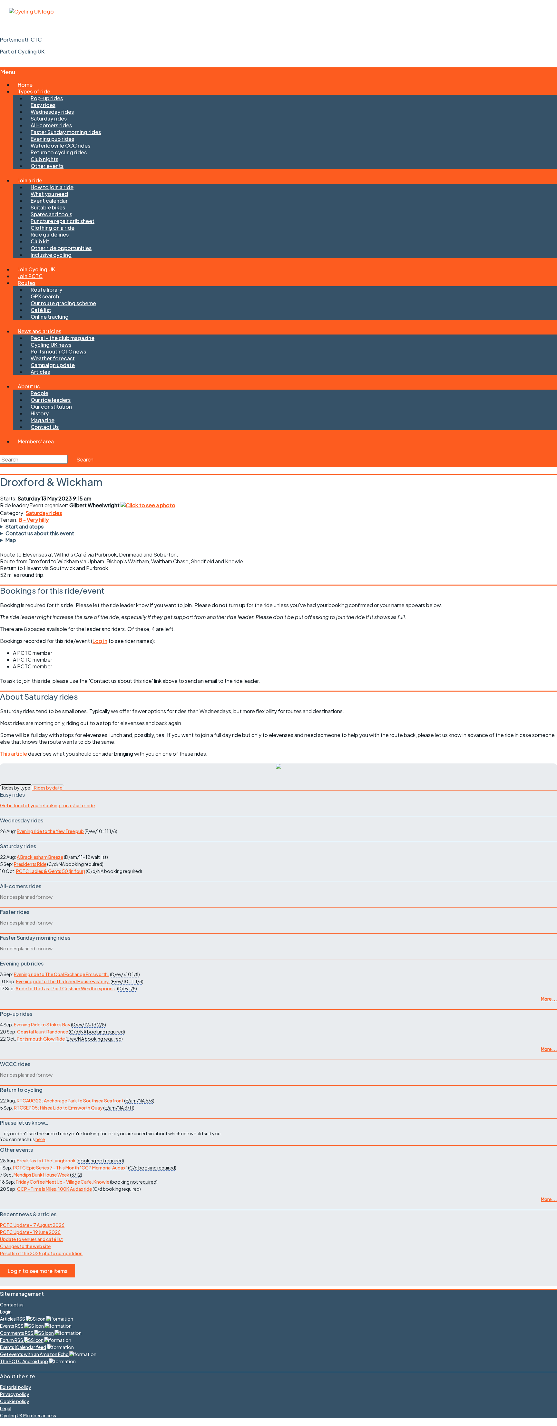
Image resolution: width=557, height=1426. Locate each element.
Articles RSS (13, 1319)
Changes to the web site (25, 1246)
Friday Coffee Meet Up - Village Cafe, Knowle (62, 1182)
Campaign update (53, 365)
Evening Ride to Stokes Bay (42, 1024)
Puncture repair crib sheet (62, 221)
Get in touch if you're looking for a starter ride (47, 805)
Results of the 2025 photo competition (41, 1253)
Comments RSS (17, 1333)
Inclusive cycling (51, 254)
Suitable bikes (48, 207)
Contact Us (45, 426)
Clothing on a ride (52, 227)
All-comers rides (51, 125)
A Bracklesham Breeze (40, 857)
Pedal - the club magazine (62, 338)
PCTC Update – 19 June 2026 (30, 1232)
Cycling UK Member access (28, 1415)
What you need (49, 193)
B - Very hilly (34, 519)
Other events (47, 165)
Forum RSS (12, 1340)
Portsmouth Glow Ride (41, 1039)
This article (14, 753)
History (40, 413)
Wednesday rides (52, 111)
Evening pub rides (52, 138)
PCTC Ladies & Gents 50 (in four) (50, 871)
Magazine (42, 420)
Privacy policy (14, 1394)
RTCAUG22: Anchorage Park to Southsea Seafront (70, 1100)
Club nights (44, 159)
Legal (5, 1408)
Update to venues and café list (31, 1239)
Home (25, 84)
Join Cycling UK (36, 269)
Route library (46, 289)
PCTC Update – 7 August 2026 (32, 1225)
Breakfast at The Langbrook (46, 1160)
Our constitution (51, 406)
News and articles (39, 331)
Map (10, 540)
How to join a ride (52, 187)
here (40, 1139)
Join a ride (30, 180)
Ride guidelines (50, 234)
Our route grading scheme (63, 303)
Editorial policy (15, 1387)
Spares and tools (51, 214)
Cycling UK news (51, 344)
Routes (26, 282)
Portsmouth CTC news (58, 351)
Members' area (36, 441)
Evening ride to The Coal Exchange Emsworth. (61, 974)
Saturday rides (49, 118)
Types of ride (34, 91)
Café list (41, 309)
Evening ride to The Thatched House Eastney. (63, 981)
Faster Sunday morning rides (66, 132)
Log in (100, 640)
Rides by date (48, 788)
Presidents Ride (30, 864)
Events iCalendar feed (23, 1347)
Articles (40, 371)
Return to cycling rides (59, 152)
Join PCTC (30, 276)
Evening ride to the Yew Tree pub (50, 831)
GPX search (45, 296)
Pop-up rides (47, 98)
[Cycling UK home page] (31, 11)
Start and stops (24, 526)
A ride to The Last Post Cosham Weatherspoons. (65, 988)
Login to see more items (37, 1270)
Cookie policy (14, 1401)
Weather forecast (53, 358)
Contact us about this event (39, 533)
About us (29, 386)
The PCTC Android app (24, 1361)
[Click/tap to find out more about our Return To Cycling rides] (278, 766)
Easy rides (43, 105)
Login (6, 1311)
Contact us (12, 1304)
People (39, 393)
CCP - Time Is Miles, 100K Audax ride (54, 1189)
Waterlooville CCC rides (60, 145)
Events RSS (12, 1326)
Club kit (40, 241)
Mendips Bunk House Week (41, 1175)
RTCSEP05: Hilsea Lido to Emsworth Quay (58, 1108)
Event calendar (49, 200)
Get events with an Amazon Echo (34, 1354)
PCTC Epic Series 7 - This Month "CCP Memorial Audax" (70, 1167)
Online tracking (50, 316)
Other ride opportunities (61, 248)
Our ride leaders (51, 399)
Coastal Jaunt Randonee (42, 1031)
